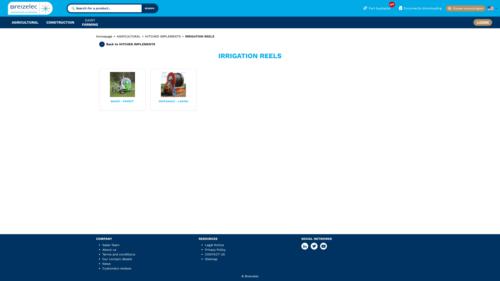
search (149, 8)
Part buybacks (379, 8)
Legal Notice (214, 245)
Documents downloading (423, 8)
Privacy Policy (215, 250)
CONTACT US (215, 254)
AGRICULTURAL (129, 36)
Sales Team (110, 245)
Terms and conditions (118, 254)
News (106, 264)
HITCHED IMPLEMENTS (163, 36)
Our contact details (117, 259)
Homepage (104, 36)
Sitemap (211, 259)
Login (483, 22)
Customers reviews (116, 268)
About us (109, 250)
